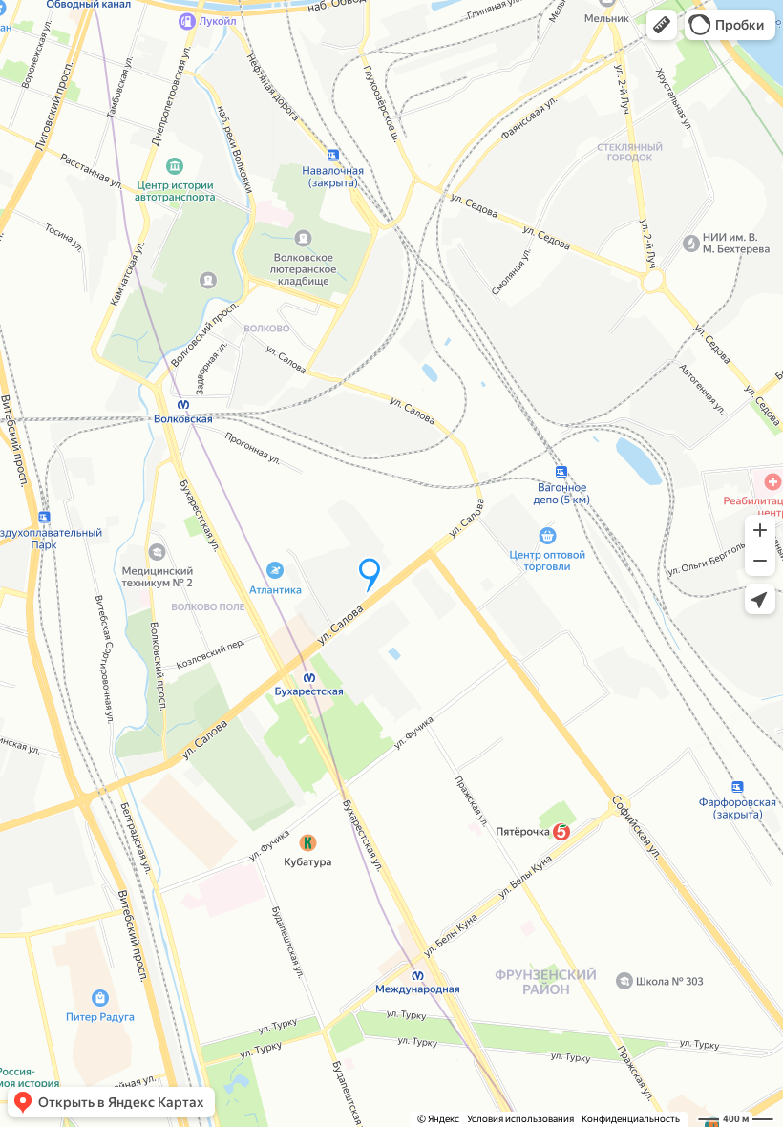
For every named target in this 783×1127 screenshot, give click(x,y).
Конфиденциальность (631, 1119)
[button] (661, 25)
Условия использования (520, 1119)
